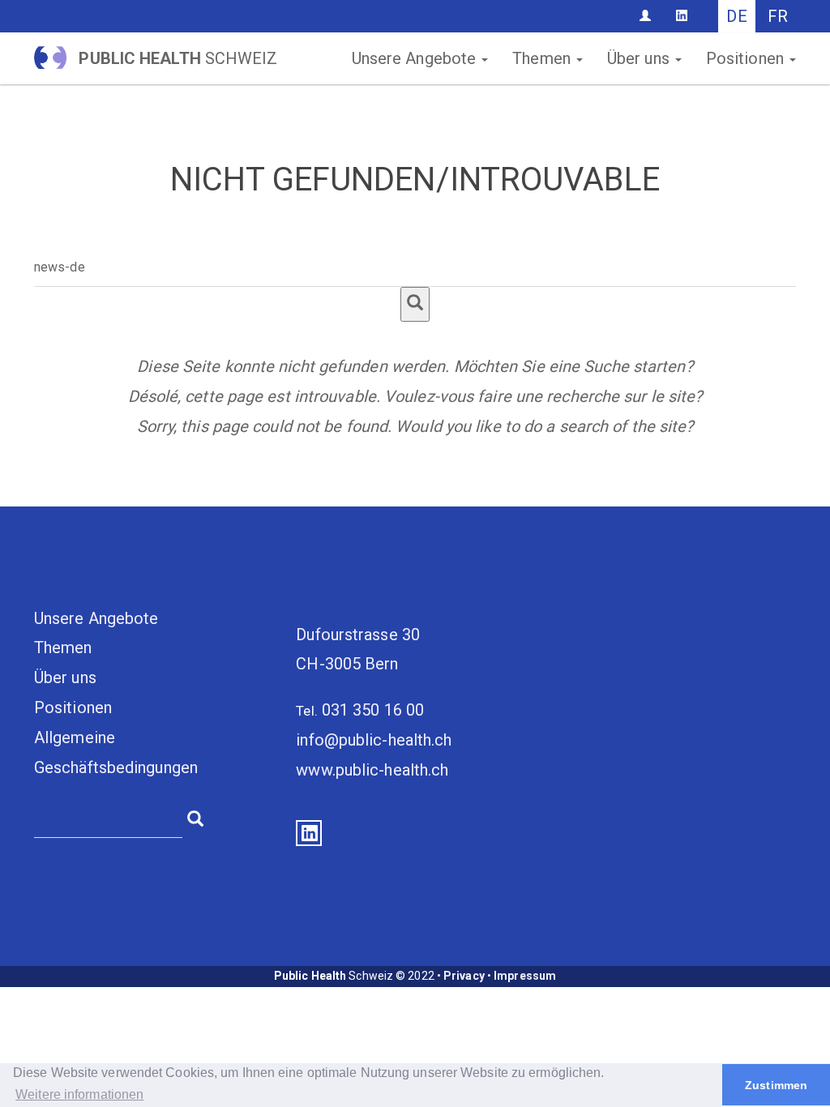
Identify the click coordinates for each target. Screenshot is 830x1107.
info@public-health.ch (373, 740)
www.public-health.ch (372, 770)
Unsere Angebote (416, 58)
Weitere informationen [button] (79, 1094)
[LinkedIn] (682, 15)
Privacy (464, 975)
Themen (543, 58)
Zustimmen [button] (776, 1085)
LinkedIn (309, 833)
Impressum (525, 975)
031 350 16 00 (373, 710)
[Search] (415, 304)
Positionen (747, 58)
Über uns (640, 58)
